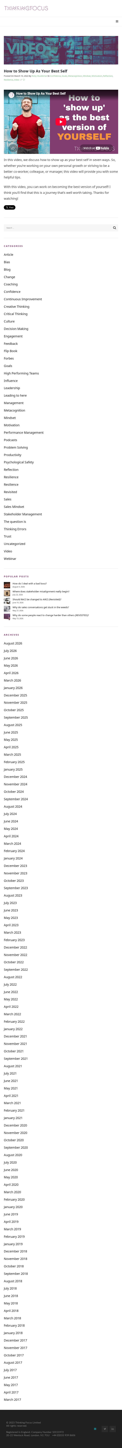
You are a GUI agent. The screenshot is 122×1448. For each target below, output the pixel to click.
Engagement (13, 336)
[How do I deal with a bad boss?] (7, 585)
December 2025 (15, 695)
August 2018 (13, 1281)
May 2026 (11, 665)
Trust (7, 536)
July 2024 (10, 814)
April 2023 (11, 925)
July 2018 (10, 1288)
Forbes (9, 358)
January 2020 (13, 1207)
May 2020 (11, 1177)
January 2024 (13, 858)
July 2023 (10, 903)
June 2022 (11, 992)
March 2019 (12, 1229)
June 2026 (11, 658)
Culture (9, 321)
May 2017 (11, 1385)
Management (14, 403)
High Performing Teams (21, 373)
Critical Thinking (15, 314)
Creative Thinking (16, 306)
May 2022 (11, 999)
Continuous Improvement (23, 299)
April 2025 (11, 747)
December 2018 (15, 1251)
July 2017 (10, 1370)
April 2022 (11, 1006)
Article (8, 254)
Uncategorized (14, 544)
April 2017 (11, 1392)
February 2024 (14, 851)
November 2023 (15, 873)
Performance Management (24, 432)
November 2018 (15, 1259)
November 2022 (15, 955)
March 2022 (12, 1014)
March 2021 (12, 1103)
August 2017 (13, 1362)
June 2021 (11, 1081)
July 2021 (10, 1073)
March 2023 (12, 932)
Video (16, 79)
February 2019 (14, 1236)
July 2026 (10, 651)
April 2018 (11, 1311)
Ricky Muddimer (39, 75)
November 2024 (15, 784)
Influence (11, 381)
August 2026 (13, 643)
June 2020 (11, 1170)
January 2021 (13, 1118)
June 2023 (11, 910)
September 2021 (16, 1058)
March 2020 (12, 1192)
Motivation (97, 75)
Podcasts (10, 440)
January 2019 (13, 1244)
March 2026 (12, 680)
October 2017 (14, 1355)
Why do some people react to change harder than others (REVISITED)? (51, 615)
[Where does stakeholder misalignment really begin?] (7, 593)
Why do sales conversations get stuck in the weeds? (41, 607)
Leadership (12, 388)
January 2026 (13, 688)
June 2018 (11, 1296)
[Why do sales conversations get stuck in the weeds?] (7, 609)
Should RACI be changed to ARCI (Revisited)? (37, 599)
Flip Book (10, 351)
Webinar (10, 559)
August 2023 (13, 895)
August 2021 (13, 1066)
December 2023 (15, 866)
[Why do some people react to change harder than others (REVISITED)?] (7, 617)
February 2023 (14, 940)
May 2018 (11, 1303)
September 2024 (16, 799)
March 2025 (12, 754)
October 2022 (14, 962)
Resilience (8, 79)
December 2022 (15, 947)
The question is (15, 521)
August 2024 (13, 806)
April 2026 (11, 673)
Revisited (10, 492)
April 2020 (11, 1184)
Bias (7, 262)
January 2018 (13, 1333)
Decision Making (16, 329)
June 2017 (11, 1377)
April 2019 (11, 1222)
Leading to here (15, 395)
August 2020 (13, 1155)
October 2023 (14, 880)
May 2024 (11, 829)
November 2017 (15, 1348)
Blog (7, 269)
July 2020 (10, 1162)
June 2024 (11, 821)
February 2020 (14, 1199)
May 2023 (11, 918)
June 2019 (11, 1214)
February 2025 (14, 762)
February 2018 (14, 1325)
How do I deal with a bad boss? (30, 583)
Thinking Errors (15, 529)
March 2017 (12, 1399)
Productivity (12, 455)
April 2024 (11, 836)
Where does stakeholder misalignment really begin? (41, 591)
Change (9, 277)
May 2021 (11, 1088)
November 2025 (15, 702)
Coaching (11, 284)
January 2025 (13, 769)
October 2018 (14, 1266)
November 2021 (15, 1044)
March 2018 (12, 1318)
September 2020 (16, 1147)
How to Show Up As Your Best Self (35, 71)
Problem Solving (16, 447)
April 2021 (11, 1096)
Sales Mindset (14, 507)
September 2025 (16, 717)
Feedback (11, 343)
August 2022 (13, 977)
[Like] (24, 80)
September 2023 (16, 888)
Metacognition (75, 75)
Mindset (87, 75)
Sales (7, 499)
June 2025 (11, 732)
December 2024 (15, 777)
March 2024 (12, 843)
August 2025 (13, 725)
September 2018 (16, 1273)
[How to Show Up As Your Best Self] (61, 50)
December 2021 (15, 1036)
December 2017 (15, 1340)
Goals (64, 75)
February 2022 (14, 1021)
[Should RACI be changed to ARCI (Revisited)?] (7, 601)
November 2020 (15, 1133)
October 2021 (14, 1051)
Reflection (108, 75)
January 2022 (13, 1029)
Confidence (55, 75)
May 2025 (11, 739)
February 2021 (14, 1110)
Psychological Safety (19, 462)
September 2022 (16, 969)
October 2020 (14, 1140)
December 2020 (15, 1125)
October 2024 (14, 791)
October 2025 (14, 710)
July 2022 (10, 984)
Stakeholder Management (23, 514)
